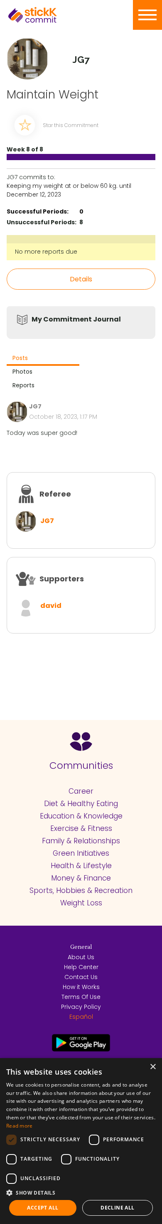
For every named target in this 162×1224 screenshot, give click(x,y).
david (50, 605)
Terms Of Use (81, 997)
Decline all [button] (117, 1207)
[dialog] (81, 1141)
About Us (81, 957)
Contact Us (81, 977)
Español (81, 1017)
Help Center (81, 967)
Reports (23, 385)
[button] (81, 1192)
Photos (22, 371)
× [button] (153, 1067)
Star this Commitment (70, 125)
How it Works (81, 987)
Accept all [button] (42, 1207)
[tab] (43, 359)
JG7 (47, 521)
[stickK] (45, 15)
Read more (19, 1125)
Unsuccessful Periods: (41, 222)
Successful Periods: (38, 211)
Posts (20, 358)
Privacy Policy (81, 1007)
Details (81, 279)
